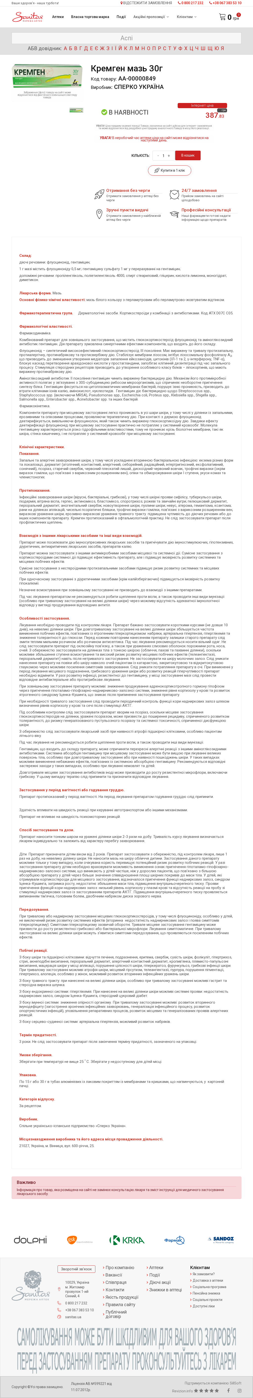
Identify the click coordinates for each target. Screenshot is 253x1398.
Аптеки (58, 17)
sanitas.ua (73, 1317)
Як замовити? (204, 1274)
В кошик (187, 155)
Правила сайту (120, 1304)
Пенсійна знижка (206, 1293)
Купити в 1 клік (172, 170)
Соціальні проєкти (207, 1299)
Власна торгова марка (90, 17)
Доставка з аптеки (208, 1280)
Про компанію (119, 1267)
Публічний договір (116, 1314)
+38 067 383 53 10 (227, 3)
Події (121, 17)
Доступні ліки (204, 1306)
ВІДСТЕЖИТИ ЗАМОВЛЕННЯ (147, 3)
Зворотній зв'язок (76, 1269)
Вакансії (113, 1275)
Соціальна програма (209, 1287)
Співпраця (115, 1282)
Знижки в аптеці (165, 1290)
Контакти (114, 1290)
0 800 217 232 (192, 3)
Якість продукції (121, 1297)
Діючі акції (160, 1282)
